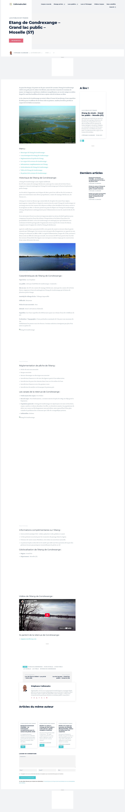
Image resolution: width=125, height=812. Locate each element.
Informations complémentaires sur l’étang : (34, 164)
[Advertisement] (62, 67)
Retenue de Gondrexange (48, 668)
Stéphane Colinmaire (21, 53)
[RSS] (41, 697)
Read (23, 746)
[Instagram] (34, 697)
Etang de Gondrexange (35, 666)
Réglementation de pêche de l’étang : (32, 158)
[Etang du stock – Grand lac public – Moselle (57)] (93, 99)
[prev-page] (81, 141)
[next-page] (83, 141)
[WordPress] (46, 697)
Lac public (35, 668)
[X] (44, 697)
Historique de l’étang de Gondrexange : (33, 152)
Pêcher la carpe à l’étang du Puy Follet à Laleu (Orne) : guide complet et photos (47, 728)
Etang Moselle (48, 666)
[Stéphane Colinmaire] (11, 53)
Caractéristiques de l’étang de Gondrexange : (35, 155)
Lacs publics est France (18, 18)
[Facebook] (31, 697)
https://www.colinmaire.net (37, 688)
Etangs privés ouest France (28, 723)
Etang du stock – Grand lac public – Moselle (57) (93, 114)
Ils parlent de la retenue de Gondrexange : (34, 173)
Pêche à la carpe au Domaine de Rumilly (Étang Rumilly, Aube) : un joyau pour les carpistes (66, 728)
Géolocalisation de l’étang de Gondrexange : (34, 167)
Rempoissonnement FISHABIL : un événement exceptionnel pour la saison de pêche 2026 (28, 728)
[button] (112, 7)
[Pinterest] (39, 697)
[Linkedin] (36, 697)
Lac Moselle (27, 668)
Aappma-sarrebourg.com (28, 639)
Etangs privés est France (65, 723)
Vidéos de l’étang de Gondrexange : (32, 170)
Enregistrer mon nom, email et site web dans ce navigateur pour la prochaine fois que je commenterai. (42, 773)
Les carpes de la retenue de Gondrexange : (34, 161)
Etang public (58, 666)
